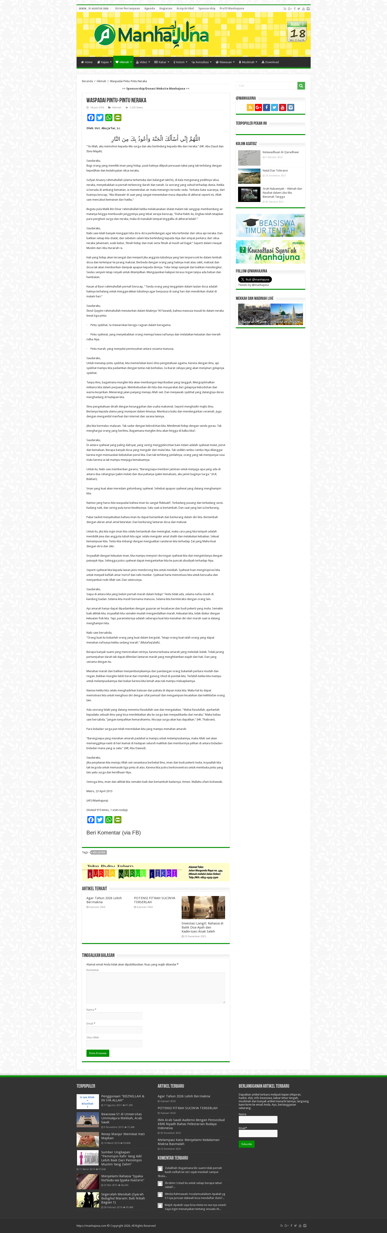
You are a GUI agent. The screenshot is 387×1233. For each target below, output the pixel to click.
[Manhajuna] (151, 33)
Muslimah (248, 62)
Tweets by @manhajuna (253, 285)
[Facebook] (294, 8)
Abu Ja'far (99, 852)
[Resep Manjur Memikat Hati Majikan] (88, 1139)
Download (272, 62)
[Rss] (285, 8)
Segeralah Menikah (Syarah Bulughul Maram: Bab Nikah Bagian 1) (123, 1198)
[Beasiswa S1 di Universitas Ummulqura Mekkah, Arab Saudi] (88, 1119)
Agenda (149, 8)
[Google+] (290, 8)
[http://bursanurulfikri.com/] (156, 871)
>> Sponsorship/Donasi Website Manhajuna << (155, 88)
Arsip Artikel (185, 8)
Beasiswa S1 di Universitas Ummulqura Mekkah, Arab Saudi (121, 1118)
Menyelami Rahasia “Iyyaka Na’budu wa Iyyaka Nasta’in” (122, 1178)
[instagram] (308, 8)
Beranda (87, 81)
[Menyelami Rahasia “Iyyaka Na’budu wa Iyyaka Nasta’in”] (88, 1181)
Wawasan (225, 62)
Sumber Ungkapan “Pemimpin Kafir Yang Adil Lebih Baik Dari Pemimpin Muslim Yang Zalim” (121, 1158)
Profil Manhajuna (232, 8)
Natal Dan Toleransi (275, 170)
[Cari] (301, 86)
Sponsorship (206, 8)
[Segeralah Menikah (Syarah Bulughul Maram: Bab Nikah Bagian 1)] (88, 1199)
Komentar (92, 970)
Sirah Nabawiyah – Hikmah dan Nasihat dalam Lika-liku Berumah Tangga (282, 192)
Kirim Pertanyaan (127, 8)
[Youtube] (303, 8)
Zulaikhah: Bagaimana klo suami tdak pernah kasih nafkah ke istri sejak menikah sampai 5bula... (190, 1172)
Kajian (105, 62)
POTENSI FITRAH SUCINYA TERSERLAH (188, 1108)
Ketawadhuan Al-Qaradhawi (281, 152)
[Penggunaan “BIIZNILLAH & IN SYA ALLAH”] (88, 1101)
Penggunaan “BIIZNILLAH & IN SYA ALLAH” (122, 1098)
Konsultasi (202, 62)
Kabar (162, 62)
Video (143, 62)
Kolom (180, 62)
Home (88, 62)
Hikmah (124, 62)
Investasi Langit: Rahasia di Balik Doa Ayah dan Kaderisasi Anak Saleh (202, 927)
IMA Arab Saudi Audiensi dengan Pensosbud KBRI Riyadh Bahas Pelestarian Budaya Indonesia (191, 1124)
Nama (91, 1009)
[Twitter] (299, 8)
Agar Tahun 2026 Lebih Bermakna (184, 1096)
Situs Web (92, 1037)
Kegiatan (165, 8)
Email (90, 1023)
